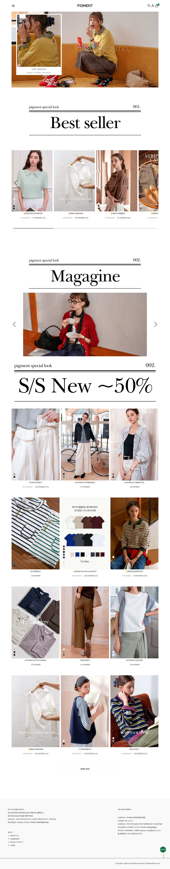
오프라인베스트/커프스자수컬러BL (36, 660)
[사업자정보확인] (151, 827)
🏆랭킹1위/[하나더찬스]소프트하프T (85, 571)
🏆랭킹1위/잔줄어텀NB (75, 213)
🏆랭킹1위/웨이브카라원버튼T (33, 213)
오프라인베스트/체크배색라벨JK (85, 482)
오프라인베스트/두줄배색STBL (134, 482)
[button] (16, 183)
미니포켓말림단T (35, 571)
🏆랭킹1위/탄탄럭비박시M (134, 571)
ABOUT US (14, 836)
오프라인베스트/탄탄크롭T (134, 660)
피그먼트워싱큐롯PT (35, 482)
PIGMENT (85, 5)
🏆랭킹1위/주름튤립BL (118, 213)
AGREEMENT (15, 839)
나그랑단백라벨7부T (84, 749)
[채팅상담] (163, 849)
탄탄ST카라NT (134, 749)
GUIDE (12, 845)
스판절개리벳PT (85, 660)
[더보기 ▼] (85, 769)
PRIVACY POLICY (16, 842)
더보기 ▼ (85, 769)
